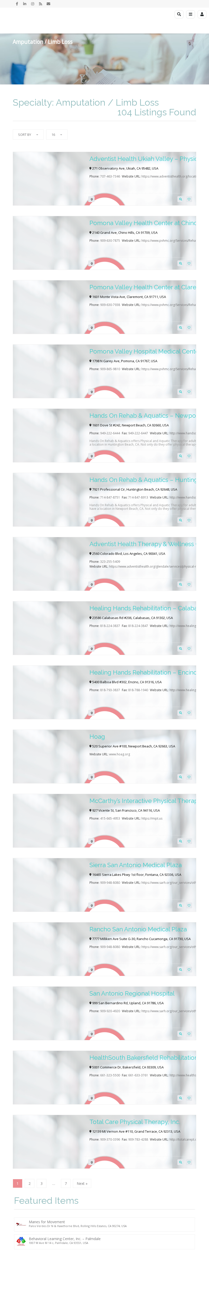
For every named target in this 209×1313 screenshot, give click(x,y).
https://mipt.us (151, 818)
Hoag (97, 736)
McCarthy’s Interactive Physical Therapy (145, 800)
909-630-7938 (110, 305)
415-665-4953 (110, 818)
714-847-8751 (110, 497)
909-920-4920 (110, 1011)
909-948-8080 (110, 882)
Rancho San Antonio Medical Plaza (138, 929)
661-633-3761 (138, 1075)
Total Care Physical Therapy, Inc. (134, 1122)
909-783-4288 (138, 1139)
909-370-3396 (110, 1139)
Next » (82, 1183)
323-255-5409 (110, 561)
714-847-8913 (138, 497)
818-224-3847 (138, 626)
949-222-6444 (110, 433)
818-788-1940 (138, 690)
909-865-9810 (110, 369)
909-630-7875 (110, 240)
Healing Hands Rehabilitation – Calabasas (147, 608)
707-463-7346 (110, 176)
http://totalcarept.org (184, 1139)
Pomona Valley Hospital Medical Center (145, 351)
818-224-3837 (110, 626)
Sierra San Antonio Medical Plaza (135, 865)
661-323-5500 (110, 1075)
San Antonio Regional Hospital (132, 993)
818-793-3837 (110, 690)
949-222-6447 (138, 433)
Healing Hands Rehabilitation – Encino (143, 672)
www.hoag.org (119, 754)
